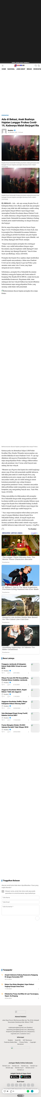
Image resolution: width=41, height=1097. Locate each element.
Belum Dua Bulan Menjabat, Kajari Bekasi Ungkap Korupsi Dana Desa (19, 985)
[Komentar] (11, 1091)
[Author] (4, 131)
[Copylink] (32, 1091)
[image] (35, 667)
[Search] (35, 65)
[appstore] (14, 1077)
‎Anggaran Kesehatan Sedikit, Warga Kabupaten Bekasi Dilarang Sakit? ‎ (14, 702)
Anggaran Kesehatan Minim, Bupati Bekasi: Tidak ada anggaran (14, 691)
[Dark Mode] (38, 65)
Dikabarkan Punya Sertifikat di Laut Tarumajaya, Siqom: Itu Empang (22, 995)
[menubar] (3, 65)
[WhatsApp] (28, 1091)
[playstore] (25, 1077)
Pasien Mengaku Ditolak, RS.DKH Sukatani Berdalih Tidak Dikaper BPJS (15, 726)
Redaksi (10, 130)
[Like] (4, 1091)
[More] (28, 673)
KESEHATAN (5, 115)
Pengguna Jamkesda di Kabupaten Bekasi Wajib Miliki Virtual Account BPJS (14, 666)
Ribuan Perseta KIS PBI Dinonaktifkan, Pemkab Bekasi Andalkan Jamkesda (15, 679)
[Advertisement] (20, 31)
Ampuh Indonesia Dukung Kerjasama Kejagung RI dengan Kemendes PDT (21, 976)
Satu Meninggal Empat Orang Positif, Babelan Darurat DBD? (15, 714)
